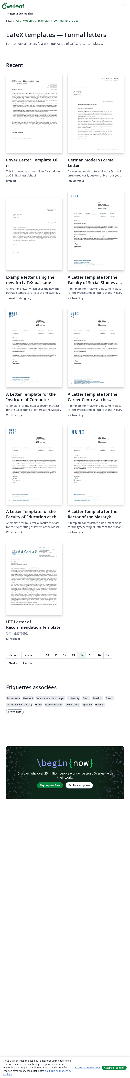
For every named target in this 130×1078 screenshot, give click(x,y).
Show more (14, 711)
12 (64, 655)
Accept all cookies (114, 1067)
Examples (44, 20)
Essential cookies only (87, 1067)
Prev (28, 655)
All (17, 20)
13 (73, 655)
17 (107, 655)
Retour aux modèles (20, 13)
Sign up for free (50, 785)
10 (47, 655)
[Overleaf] (13, 5)
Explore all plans (79, 785)
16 (99, 655)
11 (56, 655)
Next (13, 663)
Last (27, 663)
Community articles (65, 20)
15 (90, 655)
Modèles (28, 20)
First (14, 655)
